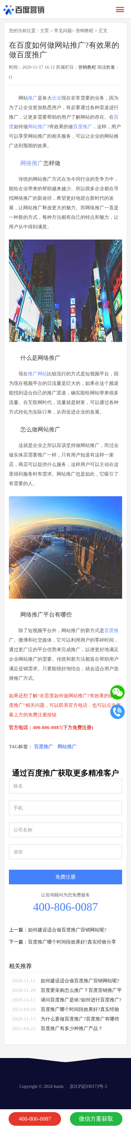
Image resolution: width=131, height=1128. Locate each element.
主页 (44, 30)
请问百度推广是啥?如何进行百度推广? (81, 999)
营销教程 (84, 30)
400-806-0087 (65, 907)
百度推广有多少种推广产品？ (72, 1028)
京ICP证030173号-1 (88, 1086)
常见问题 (63, 30)
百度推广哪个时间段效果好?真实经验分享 (72, 941)
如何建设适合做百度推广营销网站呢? (67, 929)
